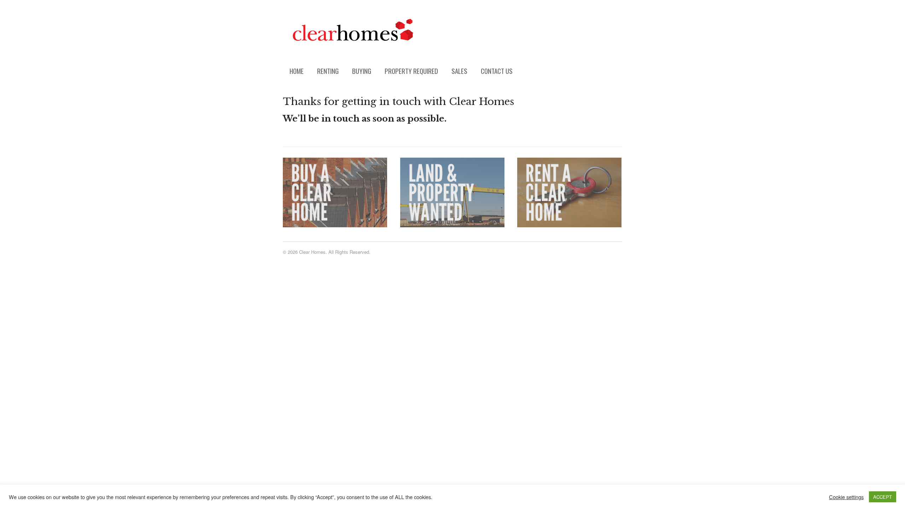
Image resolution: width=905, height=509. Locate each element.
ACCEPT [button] (882, 496)
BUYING (361, 71)
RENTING (328, 71)
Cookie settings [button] (846, 497)
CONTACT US (497, 71)
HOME (297, 71)
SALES (459, 71)
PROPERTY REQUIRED (411, 71)
